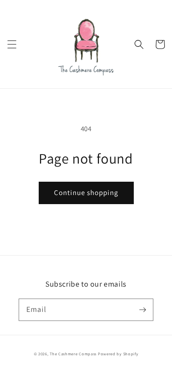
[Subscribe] (142, 309)
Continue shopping (86, 192)
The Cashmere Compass (73, 353)
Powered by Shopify (118, 353)
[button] (11, 44)
